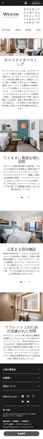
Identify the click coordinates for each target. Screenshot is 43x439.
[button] (25, 3)
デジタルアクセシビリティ (11, 427)
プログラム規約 (8, 424)
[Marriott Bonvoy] (35, 2)
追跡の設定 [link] (6, 421)
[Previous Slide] (17, 197)
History (18, 30)
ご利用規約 (24, 421)
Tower (38, 30)
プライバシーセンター (23, 424)
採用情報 (15, 421)
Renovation (6, 30)
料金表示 (21, 433)
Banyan (28, 30)
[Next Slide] (28, 197)
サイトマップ (27, 427)
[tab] (21, 197)
